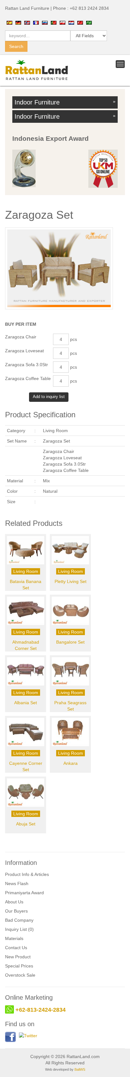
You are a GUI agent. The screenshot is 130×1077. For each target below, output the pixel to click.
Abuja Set (25, 823)
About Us (14, 901)
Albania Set (25, 702)
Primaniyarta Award (24, 892)
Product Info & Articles (27, 874)
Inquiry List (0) (19, 929)
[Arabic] (89, 22)
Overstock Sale (20, 975)
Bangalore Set (70, 642)
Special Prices (19, 965)
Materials (14, 938)
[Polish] (62, 22)
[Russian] (45, 22)
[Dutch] (71, 22)
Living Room (25, 571)
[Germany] (18, 22)
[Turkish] (80, 22)
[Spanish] (9, 22)
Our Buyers (16, 910)
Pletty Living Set (70, 581)
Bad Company (19, 920)
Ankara (70, 763)
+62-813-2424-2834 (40, 1010)
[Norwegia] (27, 22)
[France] (36, 22)
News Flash (16, 883)
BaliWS (79, 1069)
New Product (18, 956)
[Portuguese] (53, 22)
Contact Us (16, 947)
